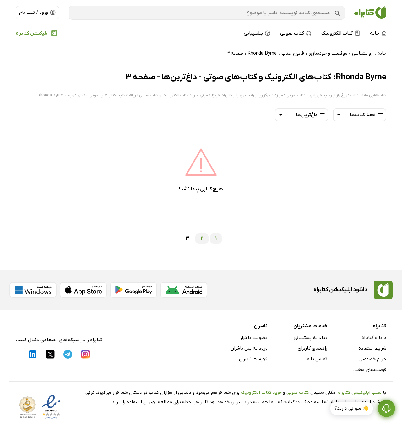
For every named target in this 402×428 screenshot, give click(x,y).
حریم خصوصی (372, 359)
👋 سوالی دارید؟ (351, 408)
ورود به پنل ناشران (249, 348)
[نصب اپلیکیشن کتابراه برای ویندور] (33, 290)
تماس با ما (316, 359)
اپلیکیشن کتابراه (32, 33)
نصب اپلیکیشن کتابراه (360, 392)
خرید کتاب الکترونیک (261, 392)
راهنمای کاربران (312, 348)
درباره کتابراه (373, 337)
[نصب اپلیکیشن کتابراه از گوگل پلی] (133, 290)
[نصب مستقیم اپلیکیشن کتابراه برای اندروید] (183, 290)
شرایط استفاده (372, 348)
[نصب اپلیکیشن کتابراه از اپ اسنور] (83, 290)
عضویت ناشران (253, 337)
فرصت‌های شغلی (369, 369)
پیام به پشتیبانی (310, 337)
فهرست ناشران (253, 359)
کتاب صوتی (297, 392)
